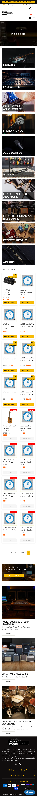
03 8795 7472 (29, 5)
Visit (8, 633)
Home (14, 30)
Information (18, 770)
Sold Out (10, 438)
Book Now (14, 575)
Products (21, 30)
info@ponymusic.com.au (14, 5)
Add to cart (9, 302)
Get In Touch (18, 781)
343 (22, 552)
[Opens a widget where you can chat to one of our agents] (29, 792)
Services (18, 775)
